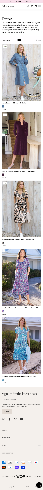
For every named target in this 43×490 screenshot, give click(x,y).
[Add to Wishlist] (38, 46)
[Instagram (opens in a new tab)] (4, 419)
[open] (39, 430)
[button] (39, 6)
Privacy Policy (23, 406)
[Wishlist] (32, 6)
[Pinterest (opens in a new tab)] (15, 419)
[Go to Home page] (8, 6)
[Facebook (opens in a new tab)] (10, 419)
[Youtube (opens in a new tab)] (21, 419)
